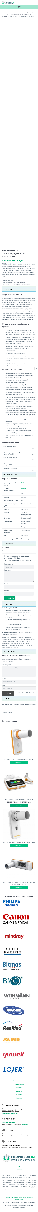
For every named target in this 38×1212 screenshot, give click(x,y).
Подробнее (19, 762)
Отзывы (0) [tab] (9, 543)
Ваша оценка (8, 564)
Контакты (19, 1098)
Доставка (19, 1094)
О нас (19, 1166)
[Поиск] (27, 2)
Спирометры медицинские (17, 282)
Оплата (19, 1087)
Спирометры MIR (11, 707)
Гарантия (19, 1091)
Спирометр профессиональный (20, 284)
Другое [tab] (8, 698)
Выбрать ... (19, 805)
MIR (22, 483)
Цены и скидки (19, 1084)
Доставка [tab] (9, 604)
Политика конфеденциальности (15, 1197)
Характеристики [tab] (11, 474)
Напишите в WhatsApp (10, 1113)
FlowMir (8, 284)
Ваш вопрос (6, 665)
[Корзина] (19, 7)
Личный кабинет (19, 1081)
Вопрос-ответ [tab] (10, 651)
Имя (6, 584)
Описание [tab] (9, 289)
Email (6, 590)
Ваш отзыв (8, 570)
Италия (23, 488)
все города (25, 1124)
